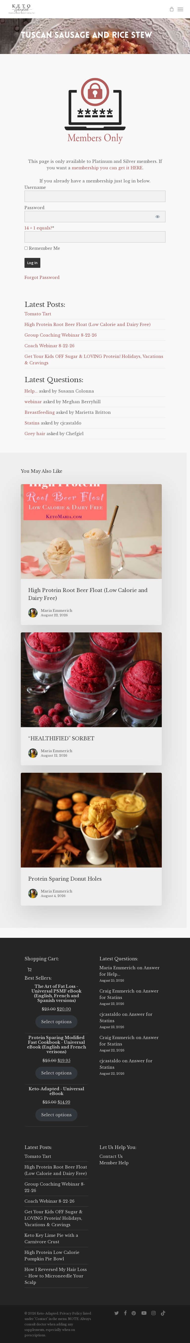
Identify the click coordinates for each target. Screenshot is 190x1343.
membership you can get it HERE (107, 167)
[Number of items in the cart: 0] (29, 969)
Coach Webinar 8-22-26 (49, 345)
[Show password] (157, 216)
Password (34, 207)
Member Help (114, 1162)
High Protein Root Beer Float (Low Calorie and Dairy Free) (87, 324)
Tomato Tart (37, 313)
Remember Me (44, 248)
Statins (32, 423)
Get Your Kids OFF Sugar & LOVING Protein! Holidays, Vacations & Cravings (53, 1218)
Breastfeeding (39, 412)
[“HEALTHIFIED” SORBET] (91, 698)
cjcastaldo (110, 1014)
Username (35, 187)
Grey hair (34, 433)
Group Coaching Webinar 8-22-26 (60, 335)
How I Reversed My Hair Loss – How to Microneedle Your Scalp (55, 1276)
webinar (33, 401)
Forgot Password (42, 277)
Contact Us (111, 1156)
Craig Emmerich (117, 991)
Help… (31, 391)
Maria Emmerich (117, 967)
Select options (56, 1021)
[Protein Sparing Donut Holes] (91, 839)
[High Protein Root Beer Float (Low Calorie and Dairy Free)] (91, 554)
